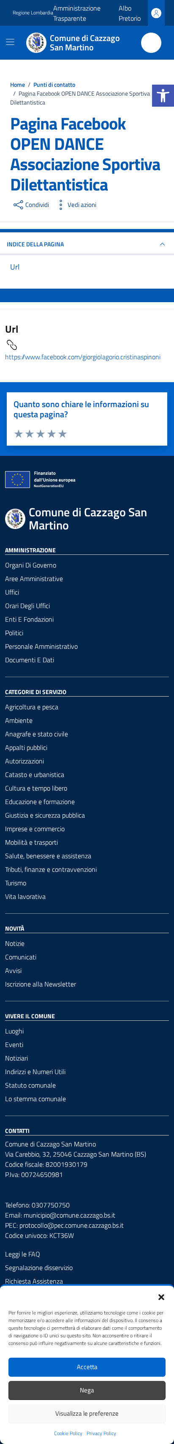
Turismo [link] (15, 883)
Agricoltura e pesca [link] (31, 707)
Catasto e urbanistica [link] (34, 774)
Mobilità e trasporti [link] (31, 842)
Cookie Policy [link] (68, 1433)
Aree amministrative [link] (34, 578)
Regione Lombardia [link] (33, 13)
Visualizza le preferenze (87, 1413)
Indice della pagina (35, 244)
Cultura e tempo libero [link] (36, 788)
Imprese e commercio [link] (35, 829)
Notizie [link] (14, 943)
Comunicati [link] (20, 957)
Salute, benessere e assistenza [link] (48, 856)
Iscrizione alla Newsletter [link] (40, 984)
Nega (87, 1390)
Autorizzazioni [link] (24, 761)
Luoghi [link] (14, 1031)
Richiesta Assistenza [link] (34, 1281)
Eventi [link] (14, 1044)
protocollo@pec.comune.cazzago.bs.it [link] (71, 1225)
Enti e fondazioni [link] (29, 619)
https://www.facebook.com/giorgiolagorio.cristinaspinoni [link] (82, 357)
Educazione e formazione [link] (40, 801)
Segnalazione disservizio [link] (39, 1267)
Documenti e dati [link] (29, 660)
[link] (163, 96)
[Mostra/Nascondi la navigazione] (10, 42)
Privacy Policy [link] (101, 1433)
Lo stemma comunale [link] (35, 1099)
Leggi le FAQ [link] (22, 1254)
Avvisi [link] (13, 970)
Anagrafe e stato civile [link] (36, 734)
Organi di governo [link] (30, 565)
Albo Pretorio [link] (130, 13)
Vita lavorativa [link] (25, 896)
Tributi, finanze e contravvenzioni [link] (51, 869)
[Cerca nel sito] (151, 43)
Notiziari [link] (16, 1058)
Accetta (87, 1367)
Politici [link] (14, 633)
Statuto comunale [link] (30, 1085)
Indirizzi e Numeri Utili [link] (35, 1071)
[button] (161, 1296)
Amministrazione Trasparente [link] (77, 13)
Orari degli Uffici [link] (27, 606)
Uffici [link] (12, 592)
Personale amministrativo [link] (41, 646)
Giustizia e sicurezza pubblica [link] (45, 815)
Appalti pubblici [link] (26, 747)
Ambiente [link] (19, 720)
